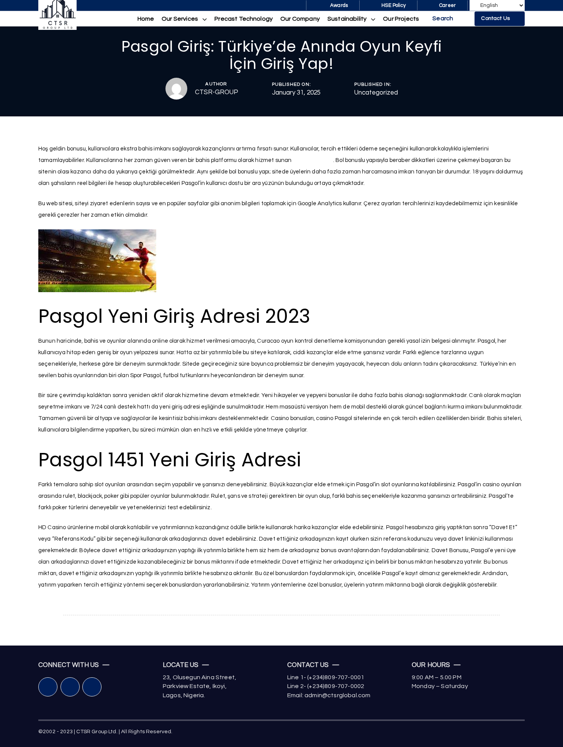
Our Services (180, 19)
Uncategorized (376, 92)
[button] (448, 18)
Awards (339, 5)
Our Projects (401, 19)
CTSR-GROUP (216, 92)
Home (145, 19)
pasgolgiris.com (313, 160)
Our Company (300, 19)
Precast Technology (243, 19)
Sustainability (347, 19)
